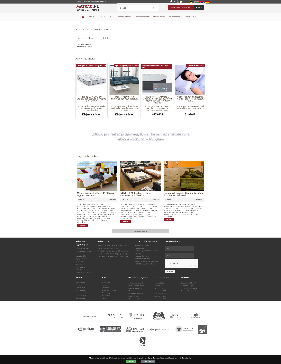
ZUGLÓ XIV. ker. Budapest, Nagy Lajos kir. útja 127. (114, 254)
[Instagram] (174, 2)
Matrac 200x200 (161, 283)
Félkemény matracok (136, 293)
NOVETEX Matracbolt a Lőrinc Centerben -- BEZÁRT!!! (135, 194)
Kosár (200, 8)
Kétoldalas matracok (135, 283)
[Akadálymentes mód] (191, 2)
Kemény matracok (135, 288)
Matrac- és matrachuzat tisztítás (146, 261)
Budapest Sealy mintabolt (190, 291)
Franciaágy (106, 293)
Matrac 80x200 (160, 288)
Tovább (82, 225)
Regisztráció (186, 8)
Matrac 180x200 (160, 291)
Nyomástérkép (140, 248)
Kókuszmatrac (81, 282)
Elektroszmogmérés (142, 245)
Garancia (138, 253)
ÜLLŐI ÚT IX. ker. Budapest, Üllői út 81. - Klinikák (113, 251)
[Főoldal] (83, 17)
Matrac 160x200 (160, 285)
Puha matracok (133, 296)
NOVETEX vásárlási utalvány (145, 264)
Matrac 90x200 (160, 293)
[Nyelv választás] (197, 2)
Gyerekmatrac (81, 290)
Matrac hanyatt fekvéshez (137, 299)
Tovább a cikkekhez (140, 231)
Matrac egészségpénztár (91, 316)
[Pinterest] (181, 2)
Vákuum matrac (81, 285)
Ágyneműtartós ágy (109, 290)
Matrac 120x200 (160, 296)
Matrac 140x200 (160, 299)
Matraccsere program (142, 259)
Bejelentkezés (175, 8)
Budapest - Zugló (187, 285)
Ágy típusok (106, 282)
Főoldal (79, 29)
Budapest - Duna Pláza (189, 288)
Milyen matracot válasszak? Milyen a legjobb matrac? (95, 194)
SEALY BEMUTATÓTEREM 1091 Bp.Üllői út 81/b (113, 256)
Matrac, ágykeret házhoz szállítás (147, 251)
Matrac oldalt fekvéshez (136, 285)
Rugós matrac (81, 298)
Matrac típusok (81, 293)
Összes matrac (81, 295)
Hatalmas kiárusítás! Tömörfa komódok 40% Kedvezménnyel (184, 194)
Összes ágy (106, 287)
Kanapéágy (106, 285)
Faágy (104, 298)
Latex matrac (80, 287)
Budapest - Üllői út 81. (188, 283)
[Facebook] (171, 2)
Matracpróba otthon (142, 256)
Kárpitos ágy (106, 295)
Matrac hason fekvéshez (137, 291)
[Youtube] (178, 2)
